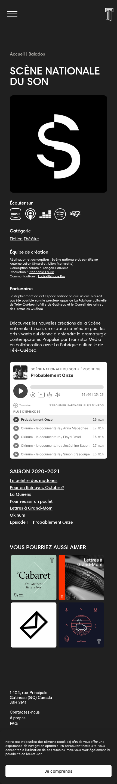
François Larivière (55, 268)
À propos (18, 719)
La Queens (20, 494)
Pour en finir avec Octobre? (37, 487)
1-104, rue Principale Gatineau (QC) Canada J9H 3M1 (31, 698)
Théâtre (31, 238)
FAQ (14, 724)
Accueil (17, 54)
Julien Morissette (60, 263)
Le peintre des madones (33, 480)
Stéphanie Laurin (41, 272)
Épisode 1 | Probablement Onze (41, 522)
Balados (37, 54)
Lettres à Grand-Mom (31, 508)
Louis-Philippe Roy (52, 276)
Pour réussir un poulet (31, 501)
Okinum (17, 515)
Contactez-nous (25, 713)
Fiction (16, 238)
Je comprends (58, 771)
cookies (64, 742)
